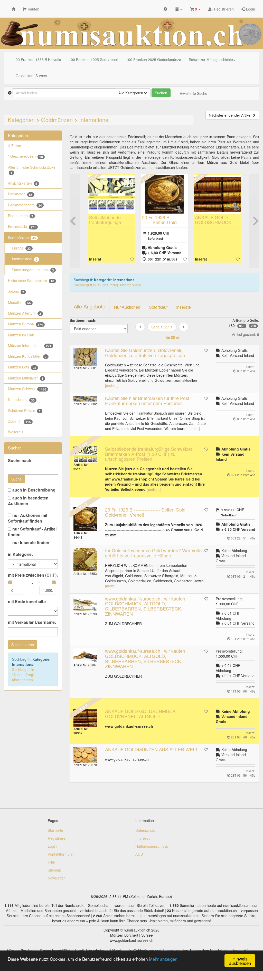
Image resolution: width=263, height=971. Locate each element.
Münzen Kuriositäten (27, 356)
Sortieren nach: (83, 320)
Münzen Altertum (24, 313)
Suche (16, 479)
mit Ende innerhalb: (27, 601)
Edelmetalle (22, 226)
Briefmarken (20, 215)
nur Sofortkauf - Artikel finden (32, 531)
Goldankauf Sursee (31, 75)
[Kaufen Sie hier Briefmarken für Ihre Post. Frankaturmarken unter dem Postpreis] (85, 399)
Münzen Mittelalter (25, 378)
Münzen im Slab (21, 334)
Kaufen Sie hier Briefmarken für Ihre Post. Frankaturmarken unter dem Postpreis (148, 400)
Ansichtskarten (22, 183)
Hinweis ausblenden (240, 960)
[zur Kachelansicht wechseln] (173, 337)
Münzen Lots (22, 367)
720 (253, 326)
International (94, 120)
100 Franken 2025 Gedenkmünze (153, 59)
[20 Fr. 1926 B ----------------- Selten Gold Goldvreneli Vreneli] (164, 194)
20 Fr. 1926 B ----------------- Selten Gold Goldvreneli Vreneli (165, 222)
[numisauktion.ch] (131, 33)
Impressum (144, 838)
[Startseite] (13, 8)
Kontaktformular (61, 854)
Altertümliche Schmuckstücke (31, 170)
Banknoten (20, 194)
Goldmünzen (57, 120)
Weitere (15, 431)
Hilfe (51, 862)
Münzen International (29, 345)
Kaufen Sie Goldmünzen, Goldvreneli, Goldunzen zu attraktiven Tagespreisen (145, 352)
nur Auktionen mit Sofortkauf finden (27, 518)
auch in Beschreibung (33, 490)
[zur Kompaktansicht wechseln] (177, 337)
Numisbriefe (21, 399)
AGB (139, 854)
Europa (21, 248)
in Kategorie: (20, 554)
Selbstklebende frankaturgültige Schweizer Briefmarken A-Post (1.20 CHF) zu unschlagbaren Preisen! (148, 453)
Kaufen (33, 9)
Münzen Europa (25, 324)
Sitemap (54, 870)
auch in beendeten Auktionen (28, 500)
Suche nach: (20, 460)
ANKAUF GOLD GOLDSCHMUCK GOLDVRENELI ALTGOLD (213, 225)
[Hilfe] (165, 8)
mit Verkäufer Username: (32, 622)
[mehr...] (111, 385)
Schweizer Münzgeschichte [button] (211, 59)
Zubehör (19, 421)
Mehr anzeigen (163, 959)
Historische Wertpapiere (31, 280)
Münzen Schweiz (27, 389)
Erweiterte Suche (193, 93)
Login (250, 9)
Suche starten (22, 644)
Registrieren (223, 9)
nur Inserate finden (30, 542)
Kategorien (21, 120)
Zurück (16, 145)
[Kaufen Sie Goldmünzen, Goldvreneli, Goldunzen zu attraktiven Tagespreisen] (85, 357)
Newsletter (56, 877)
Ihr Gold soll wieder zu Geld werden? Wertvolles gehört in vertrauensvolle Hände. (154, 553)
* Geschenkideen (25, 156)
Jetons (16, 291)
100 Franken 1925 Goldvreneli (93, 59)
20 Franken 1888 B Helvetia (38, 59)
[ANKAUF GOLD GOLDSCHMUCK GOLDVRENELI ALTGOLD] (217, 194)
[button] (178, 8)
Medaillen (19, 302)
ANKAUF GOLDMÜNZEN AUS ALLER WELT (151, 749)
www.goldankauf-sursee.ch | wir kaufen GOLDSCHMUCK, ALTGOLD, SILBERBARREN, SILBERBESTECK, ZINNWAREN (145, 606)
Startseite (55, 830)
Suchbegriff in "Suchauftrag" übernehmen (23, 674)
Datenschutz (145, 830)
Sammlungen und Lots (33, 270)
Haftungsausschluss (151, 846)
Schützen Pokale (24, 410)
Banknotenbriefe (25, 205)
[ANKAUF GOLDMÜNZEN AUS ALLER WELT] (85, 754)
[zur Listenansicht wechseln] (168, 337)
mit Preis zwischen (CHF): (33, 575)
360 (242, 326)
